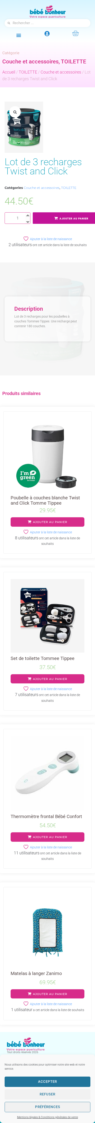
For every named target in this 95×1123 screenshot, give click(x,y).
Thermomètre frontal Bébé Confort (46, 816)
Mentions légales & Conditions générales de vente (47, 1117)
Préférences (47, 1107)
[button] (19, 35)
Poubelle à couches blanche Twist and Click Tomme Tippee (45, 500)
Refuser (47, 1094)
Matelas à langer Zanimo (36, 973)
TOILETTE (73, 61)
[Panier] (75, 33)
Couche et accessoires (30, 61)
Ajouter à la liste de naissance (51, 239)
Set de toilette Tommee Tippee (42, 658)
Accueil (8, 72)
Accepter (47, 1082)
